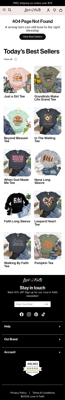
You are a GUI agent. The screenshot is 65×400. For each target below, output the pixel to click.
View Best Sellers (32, 36)
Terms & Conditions (43, 392)
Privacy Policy (18, 392)
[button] (46, 304)
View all (8, 59)
